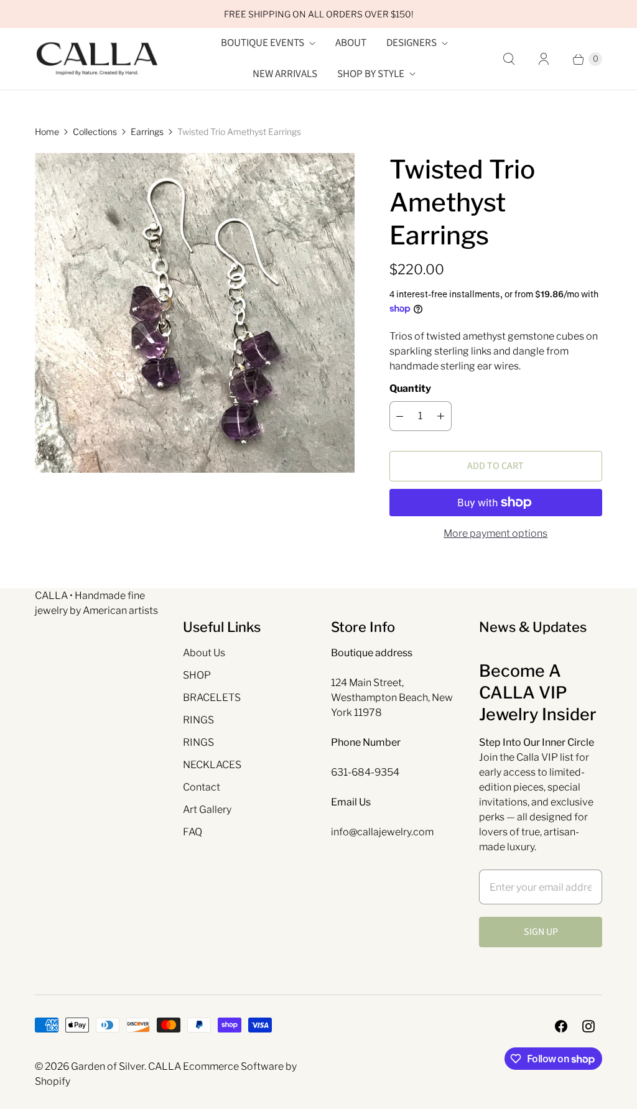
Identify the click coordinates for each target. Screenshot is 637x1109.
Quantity (410, 388)
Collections (95, 131)
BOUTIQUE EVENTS (262, 42)
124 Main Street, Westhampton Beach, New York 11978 (392, 697)
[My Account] (543, 59)
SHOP (197, 675)
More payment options (495, 533)
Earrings (147, 131)
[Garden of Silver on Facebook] (561, 1026)
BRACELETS (212, 697)
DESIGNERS (411, 42)
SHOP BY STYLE (370, 74)
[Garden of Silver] (97, 59)
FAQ (192, 832)
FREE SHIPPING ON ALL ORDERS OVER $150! (318, 14)
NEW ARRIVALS (285, 74)
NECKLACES (212, 765)
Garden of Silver (107, 1066)
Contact (201, 787)
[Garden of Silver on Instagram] (588, 1026)
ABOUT (350, 42)
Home (47, 131)
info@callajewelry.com (382, 832)
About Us (204, 653)
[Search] (508, 59)
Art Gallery (207, 809)
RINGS (198, 720)
